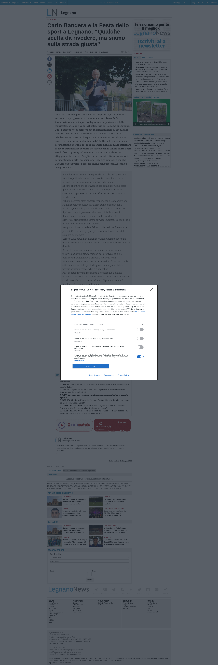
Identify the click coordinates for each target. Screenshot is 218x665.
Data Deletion (94, 375)
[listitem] (109, 324)
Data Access (109, 375)
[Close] (152, 290)
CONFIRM (91, 366)
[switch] (140, 329)
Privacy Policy (123, 375)
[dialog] (109, 332)
